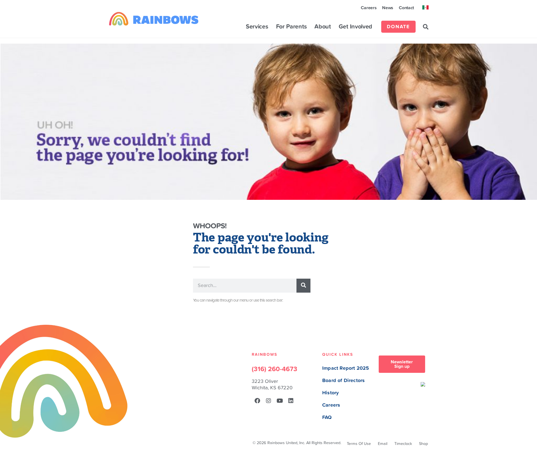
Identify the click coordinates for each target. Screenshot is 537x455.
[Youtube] (279, 400)
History (330, 393)
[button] (425, 26)
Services (257, 27)
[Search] (303, 286)
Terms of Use (359, 443)
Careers (368, 8)
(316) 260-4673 (274, 369)
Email (382, 443)
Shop (423, 443)
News (387, 8)
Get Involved (355, 27)
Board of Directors (343, 380)
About (322, 27)
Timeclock (403, 443)
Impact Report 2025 (345, 368)
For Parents (291, 27)
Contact (406, 8)
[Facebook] (257, 400)
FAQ (327, 417)
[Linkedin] (290, 400)
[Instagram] (268, 400)
